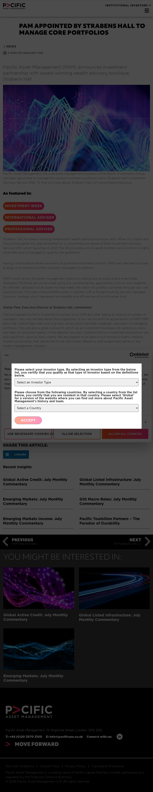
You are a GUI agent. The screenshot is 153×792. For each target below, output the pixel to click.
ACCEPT (28, 420)
